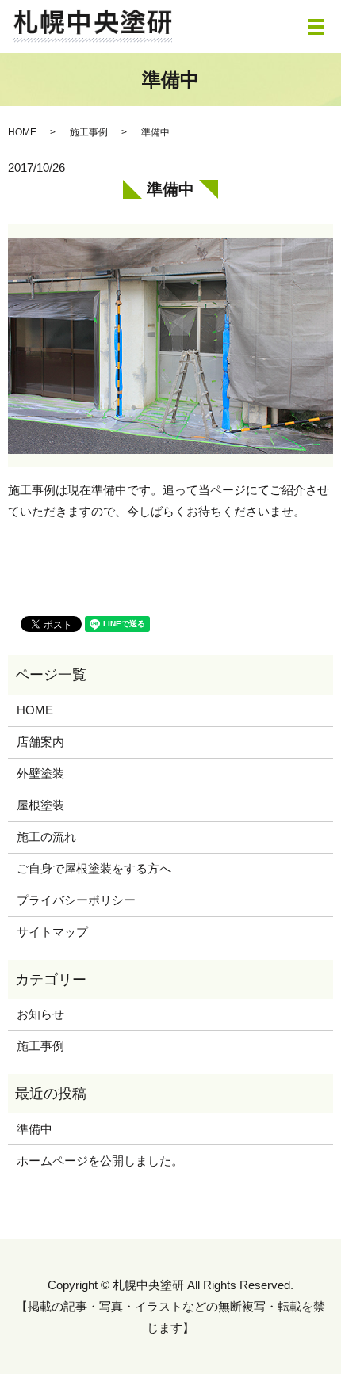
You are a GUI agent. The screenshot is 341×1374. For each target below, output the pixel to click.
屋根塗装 (40, 805)
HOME (22, 132)
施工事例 (89, 132)
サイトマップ (52, 931)
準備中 (34, 1129)
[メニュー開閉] (316, 27)
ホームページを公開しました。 (100, 1160)
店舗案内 (40, 741)
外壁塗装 (40, 773)
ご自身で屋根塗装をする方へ (94, 868)
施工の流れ (46, 836)
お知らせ (40, 1014)
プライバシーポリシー (76, 900)
